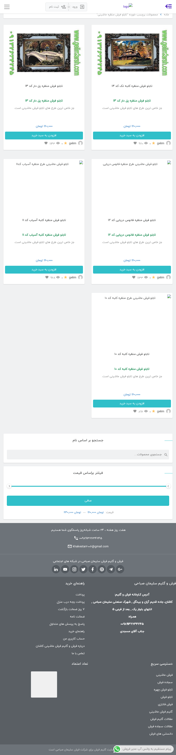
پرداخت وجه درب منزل (71, 602)
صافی (88, 501)
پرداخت (80, 595)
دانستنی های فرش (161, 734)
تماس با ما (78, 653)
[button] (99, 54)
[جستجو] (165, 454)
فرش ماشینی (164, 675)
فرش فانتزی (165, 704)
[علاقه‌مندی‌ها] (135, 143)
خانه (166, 15)
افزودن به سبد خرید (132, 135)
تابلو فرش (167, 697)
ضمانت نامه (77, 617)
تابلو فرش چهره (163, 690)
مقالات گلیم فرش (161, 719)
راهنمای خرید (77, 631)
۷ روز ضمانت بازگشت (71, 609)
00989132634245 (90, 538)
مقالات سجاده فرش (160, 726)
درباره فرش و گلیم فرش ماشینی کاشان (60, 646)
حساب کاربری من (74, 639)
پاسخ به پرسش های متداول (67, 624)
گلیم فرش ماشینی (161, 712)
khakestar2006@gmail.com (91, 547)
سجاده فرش (165, 682)
